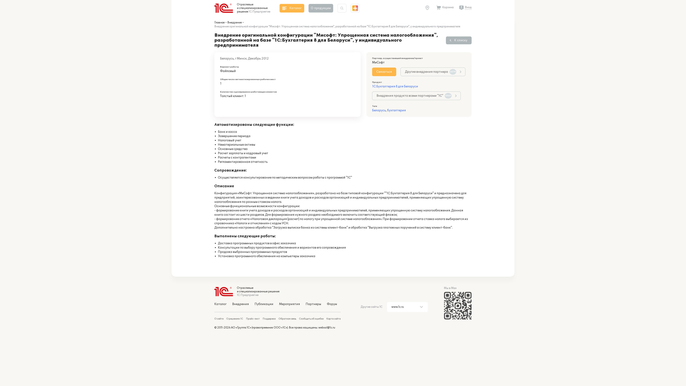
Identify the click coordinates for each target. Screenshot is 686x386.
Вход (468, 7)
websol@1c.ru (326, 327)
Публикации (264, 304)
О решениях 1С (234, 318)
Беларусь (379, 110)
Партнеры (313, 304)
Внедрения (234, 22)
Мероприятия (289, 304)
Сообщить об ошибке (311, 318)
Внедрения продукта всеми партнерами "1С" (414, 96)
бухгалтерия (396, 110)
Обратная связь (287, 318)
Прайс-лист (253, 318)
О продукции (321, 8)
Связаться (384, 72)
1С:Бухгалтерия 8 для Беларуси (395, 86)
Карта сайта (333, 318)
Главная (219, 22)
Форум (332, 304)
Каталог (220, 304)
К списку (460, 40)
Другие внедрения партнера (430, 72)
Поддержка (269, 318)
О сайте (218, 318)
